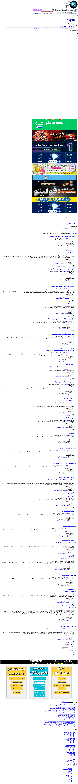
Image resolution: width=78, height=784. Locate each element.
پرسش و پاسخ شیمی (70, 364)
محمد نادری (66, 569)
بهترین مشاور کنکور (71, 747)
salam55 (66, 593)
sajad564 (67, 412)
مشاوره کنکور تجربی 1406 (69, 736)
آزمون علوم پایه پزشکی (39, 685)
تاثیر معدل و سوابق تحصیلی (68, 556)
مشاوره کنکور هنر (71, 742)
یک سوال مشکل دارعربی (68, 511)
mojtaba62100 (65, 254)
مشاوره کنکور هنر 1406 (70, 741)
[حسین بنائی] (54, 179)
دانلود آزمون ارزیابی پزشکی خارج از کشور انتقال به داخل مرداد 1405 (61, 710)
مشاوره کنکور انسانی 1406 (69, 732)
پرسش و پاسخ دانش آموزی (68, 283)
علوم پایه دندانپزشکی (39, 688)
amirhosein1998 (65, 450)
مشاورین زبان (62, 688)
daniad (67, 360)
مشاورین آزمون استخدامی (17, 685)
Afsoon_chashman (64, 384)
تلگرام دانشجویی (69, 775)
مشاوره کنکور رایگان (71, 752)
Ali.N (68, 536)
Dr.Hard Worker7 (65, 585)
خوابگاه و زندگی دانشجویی (69, 331)
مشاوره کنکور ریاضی (70, 735)
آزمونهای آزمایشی (70, 589)
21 (68, 275)
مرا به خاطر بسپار (69, 23)
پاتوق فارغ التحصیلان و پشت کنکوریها (66, 477)
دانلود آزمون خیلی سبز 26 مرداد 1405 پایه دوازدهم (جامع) (63, 726)
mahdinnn (66, 577)
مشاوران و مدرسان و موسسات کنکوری (66, 266)
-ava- (68, 328)
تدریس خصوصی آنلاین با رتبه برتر (62, 692)
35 (68, 390)
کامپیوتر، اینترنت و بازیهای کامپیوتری (66, 605)
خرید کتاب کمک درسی (70, 745)
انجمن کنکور (71, 652)
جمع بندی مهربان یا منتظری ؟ (67, 626)
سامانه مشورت (72, 756)
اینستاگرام (70, 771)
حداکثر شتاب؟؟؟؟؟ (69, 400)
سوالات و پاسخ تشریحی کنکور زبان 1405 (67, 718)
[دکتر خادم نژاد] (54, 174)
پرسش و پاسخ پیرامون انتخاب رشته (67, 347)
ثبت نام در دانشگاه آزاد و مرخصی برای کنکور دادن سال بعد (60, 479)
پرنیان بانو (66, 306)
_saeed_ (66, 561)
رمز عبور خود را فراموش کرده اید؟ (67, 26)
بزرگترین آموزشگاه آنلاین (70, 761)
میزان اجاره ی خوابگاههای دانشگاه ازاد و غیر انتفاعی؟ (61, 319)
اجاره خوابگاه (71, 303)
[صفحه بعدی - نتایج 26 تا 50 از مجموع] (66, 228)
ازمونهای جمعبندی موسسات (67, 575)
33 (68, 634)
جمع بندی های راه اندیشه (68, 417)
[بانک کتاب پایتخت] (54, 201)
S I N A (67, 520)
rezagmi (67, 344)
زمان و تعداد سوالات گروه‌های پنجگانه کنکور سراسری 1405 (63, 723)
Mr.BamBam (66, 505)
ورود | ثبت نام (74, 15)
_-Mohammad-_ (66, 490)
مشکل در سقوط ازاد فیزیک (67, 558)
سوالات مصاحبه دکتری (70, 748)
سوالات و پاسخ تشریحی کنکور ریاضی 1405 (66, 716)
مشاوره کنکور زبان (71, 740)
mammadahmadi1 (64, 271)
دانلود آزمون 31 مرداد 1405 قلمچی (68, 712)
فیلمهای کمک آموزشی (69, 642)
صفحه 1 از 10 (74, 228)
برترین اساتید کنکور (71, 760)
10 (68, 293)
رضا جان (67, 639)
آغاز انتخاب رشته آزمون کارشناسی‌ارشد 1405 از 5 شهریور (63, 705)
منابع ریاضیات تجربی (70, 250)
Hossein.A (67, 394)
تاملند (74, 759)
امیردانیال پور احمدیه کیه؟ (68, 496)
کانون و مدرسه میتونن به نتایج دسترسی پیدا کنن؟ (62, 269)
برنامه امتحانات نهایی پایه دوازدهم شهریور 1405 (65, 707)
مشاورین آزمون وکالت (17, 688)
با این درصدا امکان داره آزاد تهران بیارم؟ (64, 381)
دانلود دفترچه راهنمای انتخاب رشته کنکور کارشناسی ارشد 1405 (62, 704)
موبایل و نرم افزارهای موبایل (68, 624)
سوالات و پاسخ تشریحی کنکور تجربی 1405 (66, 715)
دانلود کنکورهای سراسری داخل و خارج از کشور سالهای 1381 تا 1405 (61, 721)
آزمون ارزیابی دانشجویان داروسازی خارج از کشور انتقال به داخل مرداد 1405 (60, 711)
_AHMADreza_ (64, 628)
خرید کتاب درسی (71, 753)
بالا (73, 654)
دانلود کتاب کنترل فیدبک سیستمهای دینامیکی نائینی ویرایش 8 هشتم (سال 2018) (59, 724)
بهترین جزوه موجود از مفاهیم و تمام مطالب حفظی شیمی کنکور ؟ (58, 350)
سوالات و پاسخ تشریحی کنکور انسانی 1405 (66, 717)
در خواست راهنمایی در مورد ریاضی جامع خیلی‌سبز (62, 236)
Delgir (66, 513)
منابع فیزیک (72, 572)
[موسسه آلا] (54, 152)
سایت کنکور (65, 702)
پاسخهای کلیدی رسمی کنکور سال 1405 (67, 714)
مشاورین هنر (57, 685)
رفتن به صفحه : (71, 230)
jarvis (68, 246)
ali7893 (66, 544)
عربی (73, 523)
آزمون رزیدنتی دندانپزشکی (39, 678)
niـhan (67, 280)
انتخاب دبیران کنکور (69, 252)
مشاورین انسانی (66, 685)
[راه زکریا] (54, 185)
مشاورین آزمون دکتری (17, 682)
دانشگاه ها (72, 379)
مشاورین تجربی (62, 678)
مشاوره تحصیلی (72, 749)
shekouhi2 (66, 369)
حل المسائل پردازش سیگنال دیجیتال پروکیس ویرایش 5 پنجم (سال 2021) (60, 725)
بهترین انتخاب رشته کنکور (70, 746)
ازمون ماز (71, 433)
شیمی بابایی (72, 757)
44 (68, 407)
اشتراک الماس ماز (71, 754)
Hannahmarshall (66, 620)
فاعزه (66, 402)
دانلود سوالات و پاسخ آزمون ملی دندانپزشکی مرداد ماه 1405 (63, 709)
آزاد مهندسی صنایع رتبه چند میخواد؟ (65, 448)
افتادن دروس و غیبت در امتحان (68, 540)
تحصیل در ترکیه (16, 692)
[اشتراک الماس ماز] (54, 163)
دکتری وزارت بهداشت (39, 695)
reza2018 (67, 427)
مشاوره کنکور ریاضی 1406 (69, 734)
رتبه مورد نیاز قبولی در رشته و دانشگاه (66, 398)
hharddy (66, 610)
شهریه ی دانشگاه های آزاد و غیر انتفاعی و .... (63, 463)
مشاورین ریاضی (62, 682)
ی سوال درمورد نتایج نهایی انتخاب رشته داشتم (63, 334)
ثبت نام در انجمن (37, 28)
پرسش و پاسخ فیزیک (70, 415)
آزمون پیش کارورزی (39, 682)
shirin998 (66, 528)
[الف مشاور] (54, 141)
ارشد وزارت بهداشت (39, 692)
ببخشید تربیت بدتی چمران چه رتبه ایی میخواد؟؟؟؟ (62, 366)
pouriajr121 (65, 465)
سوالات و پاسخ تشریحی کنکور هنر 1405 (67, 719)
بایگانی (72, 653)
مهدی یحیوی (72, 743)
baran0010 (66, 336)
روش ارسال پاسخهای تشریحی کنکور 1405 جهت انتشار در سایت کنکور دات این (59, 722)
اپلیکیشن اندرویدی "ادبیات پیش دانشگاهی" (63, 607)
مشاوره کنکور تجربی (71, 738)
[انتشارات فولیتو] (54, 196)
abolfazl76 (67, 298)
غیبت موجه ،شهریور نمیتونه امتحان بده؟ (64, 542)
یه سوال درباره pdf (69, 591)
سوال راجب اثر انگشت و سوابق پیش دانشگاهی (62, 286)
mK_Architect (65, 288)
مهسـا (66, 435)
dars (67, 238)
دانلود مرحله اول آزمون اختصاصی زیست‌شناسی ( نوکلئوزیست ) (62, 708)
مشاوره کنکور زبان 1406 (70, 739)
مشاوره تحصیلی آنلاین (70, 750)
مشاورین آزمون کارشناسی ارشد (16, 678)
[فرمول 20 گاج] (54, 129)
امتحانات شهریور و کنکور (68, 526)
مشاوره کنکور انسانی (70, 733)
